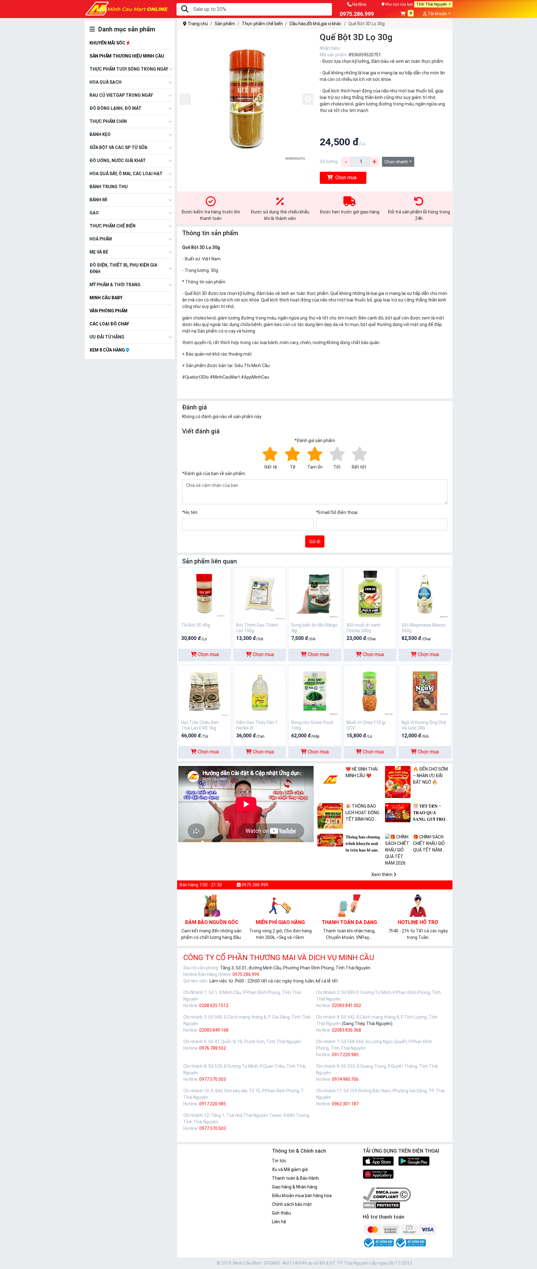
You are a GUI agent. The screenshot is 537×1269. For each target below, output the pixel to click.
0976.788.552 (212, 1048)
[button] (407, 14)
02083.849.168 (213, 1030)
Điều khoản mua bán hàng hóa (302, 1195)
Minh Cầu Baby (106, 297)
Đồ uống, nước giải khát (118, 160)
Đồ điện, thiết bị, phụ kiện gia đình (123, 268)
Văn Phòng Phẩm (108, 310)
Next (308, 99)
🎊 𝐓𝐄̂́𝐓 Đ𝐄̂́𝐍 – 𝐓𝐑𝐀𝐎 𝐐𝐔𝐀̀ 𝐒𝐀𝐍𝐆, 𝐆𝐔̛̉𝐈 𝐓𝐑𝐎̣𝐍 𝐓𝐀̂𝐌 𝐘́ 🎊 (430, 813)
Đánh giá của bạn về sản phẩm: (214, 473)
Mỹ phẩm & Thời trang (115, 284)
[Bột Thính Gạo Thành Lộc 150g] (260, 593)
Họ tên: (190, 512)
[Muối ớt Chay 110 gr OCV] (370, 690)
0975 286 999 (254, 884)
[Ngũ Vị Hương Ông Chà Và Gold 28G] (425, 690)
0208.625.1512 (213, 1005)
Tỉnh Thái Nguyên (432, 4)
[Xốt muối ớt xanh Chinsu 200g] (370, 593)
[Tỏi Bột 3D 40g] (205, 593)
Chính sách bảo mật (292, 1204)
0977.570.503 (212, 1079)
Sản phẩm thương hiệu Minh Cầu (127, 56)
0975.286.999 (245, 974)
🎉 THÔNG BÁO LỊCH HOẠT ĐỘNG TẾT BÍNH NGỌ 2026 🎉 (362, 813)
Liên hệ (279, 1221)
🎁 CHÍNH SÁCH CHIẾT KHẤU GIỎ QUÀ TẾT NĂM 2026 (429, 843)
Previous (185, 99)
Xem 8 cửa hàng (108, 350)
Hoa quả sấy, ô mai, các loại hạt (126, 173)
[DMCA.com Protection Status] (381, 1204)
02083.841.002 (346, 1005)
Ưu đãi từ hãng (107, 336)
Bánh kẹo (100, 134)
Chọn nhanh (396, 161)
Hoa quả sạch (106, 82)
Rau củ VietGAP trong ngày (121, 95)
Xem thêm (382, 874)
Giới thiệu (281, 1213)
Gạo (94, 212)
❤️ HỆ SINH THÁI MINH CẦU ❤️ (362, 772)
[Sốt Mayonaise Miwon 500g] (425, 593)
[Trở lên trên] (528, 1259)
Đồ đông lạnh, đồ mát (115, 108)
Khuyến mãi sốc (108, 42)
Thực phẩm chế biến (112, 225)
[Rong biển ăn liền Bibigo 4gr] (315, 593)
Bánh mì (98, 199)
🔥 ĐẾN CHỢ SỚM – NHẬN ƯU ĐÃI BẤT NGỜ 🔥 (430, 776)
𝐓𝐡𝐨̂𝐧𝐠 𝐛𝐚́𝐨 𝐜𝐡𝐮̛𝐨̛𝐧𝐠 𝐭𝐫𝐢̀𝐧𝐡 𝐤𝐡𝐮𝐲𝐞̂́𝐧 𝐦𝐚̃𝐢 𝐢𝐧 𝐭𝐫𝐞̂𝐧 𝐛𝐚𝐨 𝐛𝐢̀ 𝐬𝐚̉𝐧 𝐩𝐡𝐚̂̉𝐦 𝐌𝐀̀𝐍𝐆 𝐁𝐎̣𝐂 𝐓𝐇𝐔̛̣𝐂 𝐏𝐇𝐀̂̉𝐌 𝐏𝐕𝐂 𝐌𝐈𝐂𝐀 (364, 843)
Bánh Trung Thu (109, 186)
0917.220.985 (345, 1054)
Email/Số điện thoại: (337, 512)
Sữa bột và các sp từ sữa (118, 147)
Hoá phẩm (101, 238)
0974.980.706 (345, 1079)
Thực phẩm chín (108, 121)
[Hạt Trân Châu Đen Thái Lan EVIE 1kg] (205, 690)
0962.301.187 (345, 1103)
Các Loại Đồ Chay (109, 323)
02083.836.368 (346, 1030)
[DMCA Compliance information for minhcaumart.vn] (387, 1194)
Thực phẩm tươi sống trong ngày (129, 69)
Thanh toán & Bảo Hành (295, 1178)
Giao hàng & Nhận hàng (294, 1186)
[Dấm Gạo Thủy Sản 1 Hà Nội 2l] (260, 690)
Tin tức (279, 1160)
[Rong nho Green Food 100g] (315, 690)
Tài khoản (437, 13)
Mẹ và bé (99, 252)
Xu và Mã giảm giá (290, 1169)
